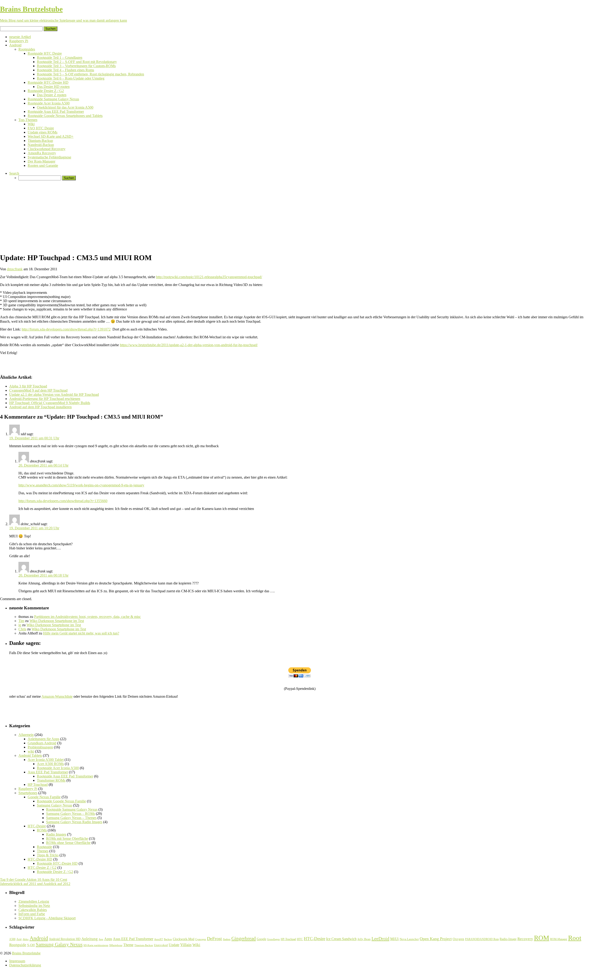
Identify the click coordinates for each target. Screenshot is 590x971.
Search (14, 173)
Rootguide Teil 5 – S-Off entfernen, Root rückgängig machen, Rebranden (90, 74)
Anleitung (89, 939)
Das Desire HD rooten (53, 87)
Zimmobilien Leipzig (33, 901)
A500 (12, 939)
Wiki (31, 124)
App (101, 939)
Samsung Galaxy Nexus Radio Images (74, 822)
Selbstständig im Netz (34, 906)
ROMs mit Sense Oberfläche (67, 838)
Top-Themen (27, 120)
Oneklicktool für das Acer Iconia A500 (65, 107)
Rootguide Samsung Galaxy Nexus (53, 99)
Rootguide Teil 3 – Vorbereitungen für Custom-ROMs (76, 66)
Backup (168, 939)
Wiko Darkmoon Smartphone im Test (57, 621)
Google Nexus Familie (44, 797)
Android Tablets (30, 755)
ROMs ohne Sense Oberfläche (68, 843)
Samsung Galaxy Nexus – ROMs (70, 814)
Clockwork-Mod (183, 939)
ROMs (42, 830)
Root (574, 937)
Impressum (17, 961)
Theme (128, 945)
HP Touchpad (38, 784)
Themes (42, 851)
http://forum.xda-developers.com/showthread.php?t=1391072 (66, 329)
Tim (21, 621)
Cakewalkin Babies (32, 910)
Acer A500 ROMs (50, 764)
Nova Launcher (409, 939)
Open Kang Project (436, 938)
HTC (300, 939)
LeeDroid (380, 938)
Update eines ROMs (42, 132)
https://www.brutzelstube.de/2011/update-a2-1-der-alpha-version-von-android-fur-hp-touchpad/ (189, 345)
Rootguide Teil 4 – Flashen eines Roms (65, 70)
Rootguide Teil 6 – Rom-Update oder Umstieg (70, 78)
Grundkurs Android (42, 743)
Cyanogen (200, 939)
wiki (31, 751)
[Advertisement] (295, 216)
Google (261, 939)
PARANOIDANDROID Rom (482, 939)
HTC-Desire (37, 826)
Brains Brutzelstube (26, 953)
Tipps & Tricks (48, 855)
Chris (22, 629)
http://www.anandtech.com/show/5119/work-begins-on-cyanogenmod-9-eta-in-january (81, 485)
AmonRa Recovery (42, 153)
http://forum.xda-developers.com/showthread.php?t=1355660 (62, 501)
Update (174, 945)
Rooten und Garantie (43, 165)
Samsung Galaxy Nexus (54, 805)
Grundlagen (273, 939)
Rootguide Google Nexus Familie (61, 801)
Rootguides (26, 49)
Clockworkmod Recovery (46, 149)
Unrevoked (161, 945)
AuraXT (158, 939)
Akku (26, 939)
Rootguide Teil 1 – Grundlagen (59, 58)
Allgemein (26, 735)
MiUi (394, 939)
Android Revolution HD (64, 939)
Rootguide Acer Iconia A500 (49, 103)
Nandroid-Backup (41, 145)
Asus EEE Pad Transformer (48, 772)
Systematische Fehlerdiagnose (49, 157)
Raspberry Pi (18, 41)
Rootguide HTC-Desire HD (48, 82)
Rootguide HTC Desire (45, 53)
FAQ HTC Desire (41, 128)
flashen (226, 939)
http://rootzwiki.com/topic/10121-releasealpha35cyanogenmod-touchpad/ (209, 277)
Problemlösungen (40, 747)
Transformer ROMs (51, 780)
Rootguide (44, 847)
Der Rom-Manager (41, 161)
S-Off (31, 945)
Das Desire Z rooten (51, 95)
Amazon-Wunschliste (57, 696)
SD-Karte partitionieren (95, 945)
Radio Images (56, 834)
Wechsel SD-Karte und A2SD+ (51, 136)
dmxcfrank (15, 269)
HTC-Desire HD (40, 859)
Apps (108, 939)
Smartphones (27, 793)
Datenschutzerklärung (25, 965)
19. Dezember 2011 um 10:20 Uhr (34, 528)
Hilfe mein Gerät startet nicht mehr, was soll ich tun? (81, 633)
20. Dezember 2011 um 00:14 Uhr (43, 465)
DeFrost (214, 938)
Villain (186, 944)
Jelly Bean (364, 939)
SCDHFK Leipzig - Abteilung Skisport (47, 918)
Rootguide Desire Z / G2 (46, 91)
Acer (19, 939)
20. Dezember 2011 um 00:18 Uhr (43, 575)
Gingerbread (243, 938)
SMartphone (115, 945)
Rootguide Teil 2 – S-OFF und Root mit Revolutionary (77, 62)
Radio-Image (508, 939)
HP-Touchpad (288, 939)
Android (15, 45)
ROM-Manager (558, 939)
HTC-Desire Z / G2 (42, 868)
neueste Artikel (20, 37)
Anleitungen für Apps (43, 739)
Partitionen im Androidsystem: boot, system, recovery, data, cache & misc (87, 617)
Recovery (525, 939)
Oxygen (458, 939)
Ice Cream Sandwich (341, 939)
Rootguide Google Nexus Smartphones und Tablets (65, 116)
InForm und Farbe (31, 914)
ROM (541, 937)
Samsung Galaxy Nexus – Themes (71, 818)
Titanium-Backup (40, 141)
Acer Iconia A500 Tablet (46, 760)
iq (19, 625)
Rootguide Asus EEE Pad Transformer (56, 111)
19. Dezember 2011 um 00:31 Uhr (34, 438)
